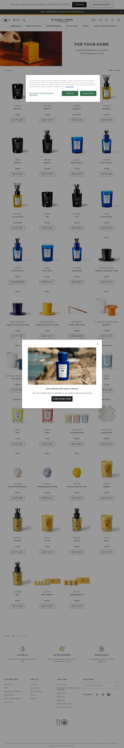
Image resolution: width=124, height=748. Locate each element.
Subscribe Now (62, 399)
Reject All (70, 93)
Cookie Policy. (69, 87)
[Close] (97, 344)
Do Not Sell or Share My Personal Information (41, 94)
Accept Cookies (88, 93)
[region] (63, 88)
